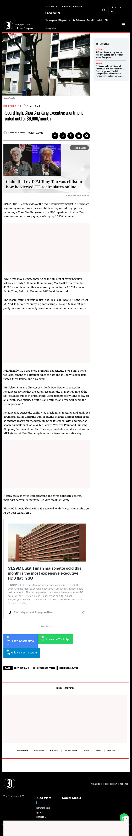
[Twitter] (120, 8)
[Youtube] (112, 12)
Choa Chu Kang (22, 668)
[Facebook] (112, 8)
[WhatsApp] (70, 135)
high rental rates (68, 668)
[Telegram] (86, 135)
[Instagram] (116, 8)
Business (99, 63)
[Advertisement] (46, 247)
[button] (103, 9)
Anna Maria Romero (17, 132)
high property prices (44, 668)
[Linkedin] (78, 135)
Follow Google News (23, 640)
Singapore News (12, 106)
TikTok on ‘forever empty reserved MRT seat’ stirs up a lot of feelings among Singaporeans (109, 55)
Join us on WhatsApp (58, 639)
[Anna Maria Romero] (5, 133)
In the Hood (99, 49)
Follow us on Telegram (24, 652)
